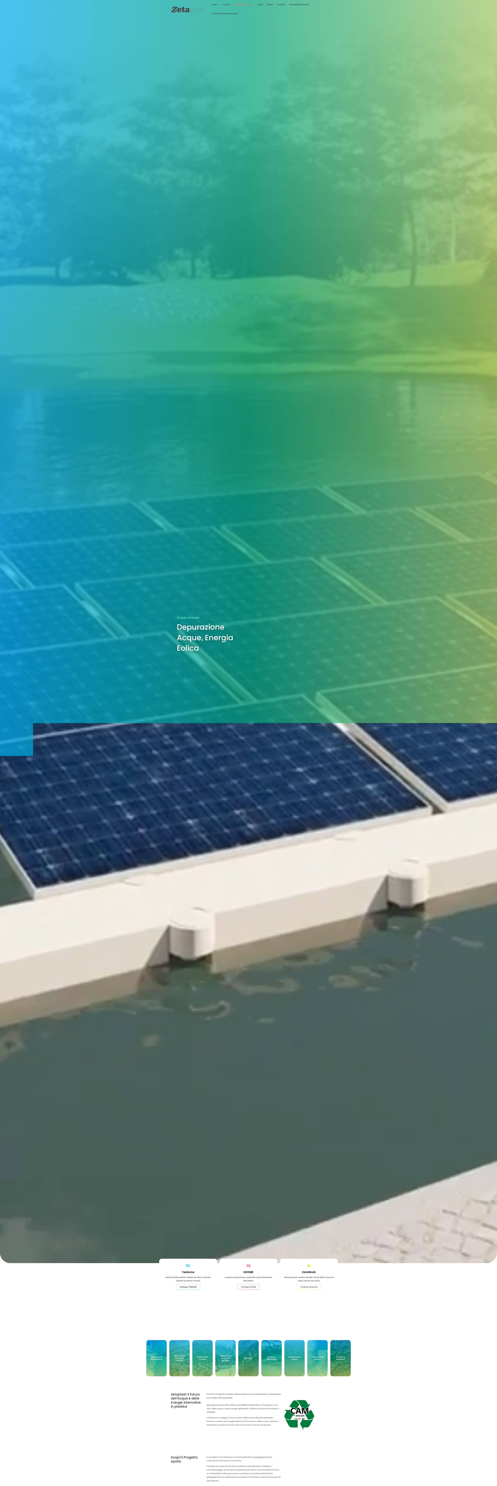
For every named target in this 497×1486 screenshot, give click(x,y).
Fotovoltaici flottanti (299, 4)
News (260, 4)
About (270, 4)
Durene (226, 4)
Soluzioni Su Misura (243, 4)
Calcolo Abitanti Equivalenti (224, 13)
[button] (218, 4)
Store (214, 4)
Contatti (281, 4)
